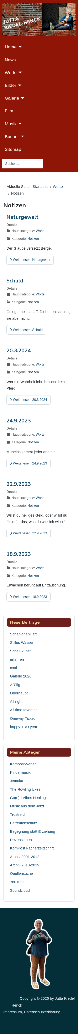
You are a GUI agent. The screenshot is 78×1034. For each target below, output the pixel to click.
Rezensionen (21, 840)
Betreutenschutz (23, 823)
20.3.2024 (18, 350)
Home (11, 46)
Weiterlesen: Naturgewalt (31, 260)
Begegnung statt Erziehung (32, 831)
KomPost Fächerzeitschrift (32, 848)
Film (9, 110)
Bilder (10, 85)
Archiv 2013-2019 (24, 865)
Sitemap (13, 149)
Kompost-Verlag (23, 764)
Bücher (12, 136)
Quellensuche (21, 873)
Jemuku (16, 781)
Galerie (12, 98)
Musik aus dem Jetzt (27, 806)
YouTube (17, 882)
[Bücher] (21, 136)
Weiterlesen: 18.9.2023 (29, 597)
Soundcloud (20, 890)
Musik (11, 123)
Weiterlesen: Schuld (27, 330)
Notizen (33, 238)
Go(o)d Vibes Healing (28, 798)
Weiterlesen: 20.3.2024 (29, 400)
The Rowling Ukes (25, 789)
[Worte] (19, 72)
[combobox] (22, 163)
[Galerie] (21, 98)
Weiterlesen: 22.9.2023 (29, 533)
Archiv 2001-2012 (24, 857)
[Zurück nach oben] (71, 1026)
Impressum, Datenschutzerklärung (31, 1012)
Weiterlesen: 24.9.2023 (29, 463)
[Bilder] (18, 85)
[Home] (19, 47)
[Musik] (19, 123)
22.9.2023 (18, 484)
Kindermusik (20, 772)
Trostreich (18, 814)
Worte (11, 72)
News (10, 59)
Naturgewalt (22, 217)
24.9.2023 (18, 420)
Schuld (14, 280)
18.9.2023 (18, 554)
